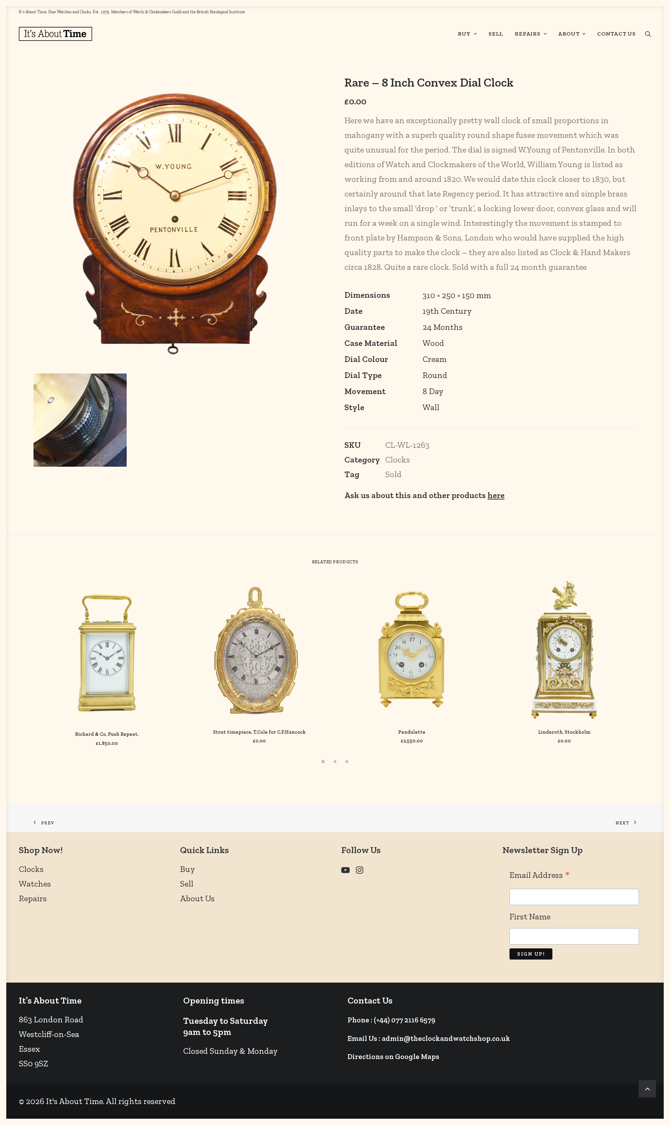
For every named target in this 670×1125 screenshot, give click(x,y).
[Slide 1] (323, 762)
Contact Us (616, 33)
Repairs (528, 33)
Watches (35, 884)
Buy (464, 33)
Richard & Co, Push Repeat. (107, 734)
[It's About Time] (55, 34)
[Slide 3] (347, 762)
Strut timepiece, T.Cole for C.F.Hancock (259, 732)
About (568, 33)
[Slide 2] (335, 762)
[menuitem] (467, 33)
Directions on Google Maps (393, 1056)
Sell (496, 33)
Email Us (362, 1038)
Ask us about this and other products (424, 495)
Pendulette (411, 732)
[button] (648, 33)
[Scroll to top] (647, 1087)
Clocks (397, 459)
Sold (393, 474)
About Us (197, 898)
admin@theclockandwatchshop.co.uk (446, 1038)
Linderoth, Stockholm (564, 732)
